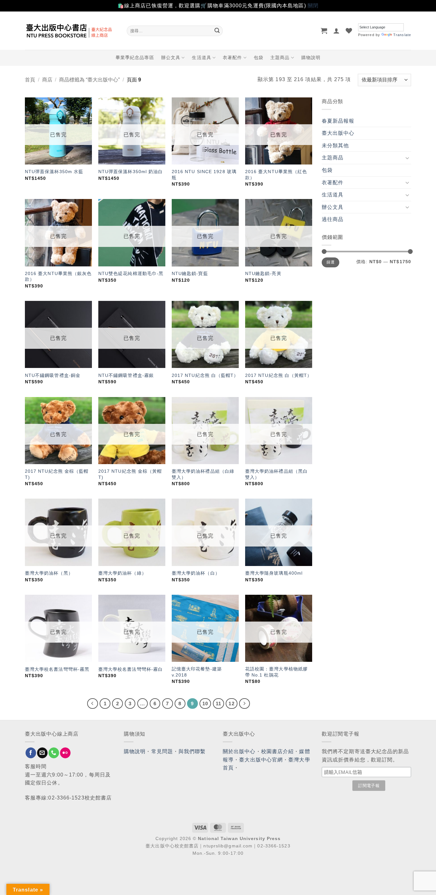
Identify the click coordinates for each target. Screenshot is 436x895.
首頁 (30, 79)
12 (231, 703)
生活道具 (201, 57)
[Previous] (92, 703)
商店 (47, 79)
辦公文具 (170, 57)
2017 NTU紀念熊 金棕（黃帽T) (130, 474)
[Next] (244, 703)
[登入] (336, 31)
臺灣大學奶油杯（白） (196, 573)
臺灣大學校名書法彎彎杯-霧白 (130, 669)
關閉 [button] (313, 5)
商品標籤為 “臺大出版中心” (89, 79)
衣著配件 (232, 57)
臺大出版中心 (338, 133)
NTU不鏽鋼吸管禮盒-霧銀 (126, 375)
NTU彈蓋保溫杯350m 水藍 (54, 171)
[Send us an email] (42, 752)
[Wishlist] (349, 31)
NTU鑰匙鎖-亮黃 (263, 273)
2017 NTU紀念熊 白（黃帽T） (278, 375)
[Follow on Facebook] (31, 752)
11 (218, 703)
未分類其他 (335, 145)
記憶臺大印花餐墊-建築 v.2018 (197, 671)
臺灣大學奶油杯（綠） (122, 573)
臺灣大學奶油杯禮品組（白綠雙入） (203, 474)
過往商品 (332, 219)
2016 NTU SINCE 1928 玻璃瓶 (204, 174)
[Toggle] (407, 158)
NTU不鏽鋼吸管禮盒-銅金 (52, 375)
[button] (324, 31)
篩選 (331, 262)
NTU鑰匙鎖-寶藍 (190, 273)
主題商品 (279, 57)
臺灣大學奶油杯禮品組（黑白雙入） (276, 474)
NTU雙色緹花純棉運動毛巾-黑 (131, 273)
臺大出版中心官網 (261, 759)
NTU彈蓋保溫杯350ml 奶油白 (130, 171)
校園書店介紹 (277, 751)
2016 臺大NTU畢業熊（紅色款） (276, 174)
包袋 (258, 57)
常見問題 (162, 751)
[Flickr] (65, 752)
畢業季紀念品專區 (135, 57)
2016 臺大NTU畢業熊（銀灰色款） (58, 276)
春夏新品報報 (338, 121)
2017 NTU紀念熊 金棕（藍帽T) (57, 474)
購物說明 (310, 57)
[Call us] (54, 752)
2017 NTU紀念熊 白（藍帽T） (205, 375)
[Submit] (217, 30)
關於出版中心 (239, 751)
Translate (402, 35)
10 (205, 703)
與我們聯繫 (192, 751)
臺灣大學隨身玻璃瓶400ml (274, 573)
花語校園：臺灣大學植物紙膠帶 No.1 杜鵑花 (276, 671)
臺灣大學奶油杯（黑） (49, 573)
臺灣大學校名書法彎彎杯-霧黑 (57, 669)
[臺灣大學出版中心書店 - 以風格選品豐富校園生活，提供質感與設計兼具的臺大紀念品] (71, 30)
